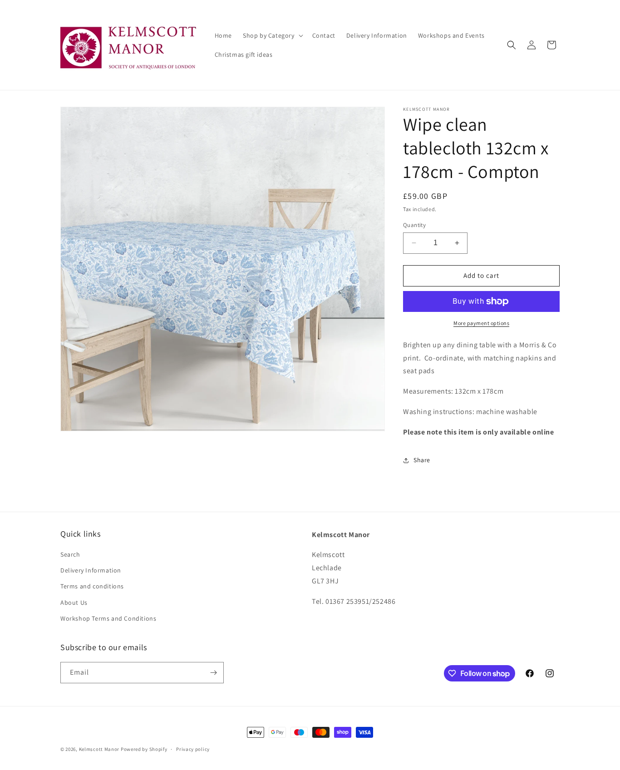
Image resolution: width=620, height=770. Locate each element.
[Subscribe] (213, 672)
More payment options (481, 323)
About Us (74, 602)
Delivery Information (90, 570)
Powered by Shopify (144, 749)
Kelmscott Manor (99, 749)
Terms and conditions (92, 586)
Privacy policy (193, 749)
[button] (272, 35)
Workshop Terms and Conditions (108, 618)
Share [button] (421, 460)
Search (70, 554)
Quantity (414, 225)
